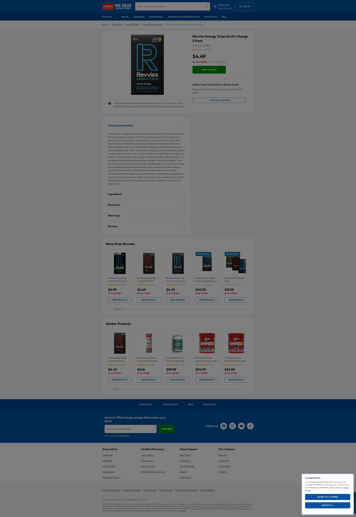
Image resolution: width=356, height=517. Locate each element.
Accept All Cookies (327, 497)
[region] (328, 494)
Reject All (327, 505)
